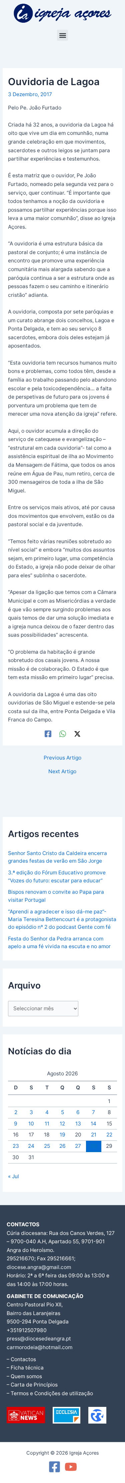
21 (93, 1134)
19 (62, 1134)
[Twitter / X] (77, 733)
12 (62, 1123)
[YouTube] (71, 1467)
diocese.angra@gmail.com (39, 1267)
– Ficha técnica (25, 1367)
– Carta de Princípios (32, 1385)
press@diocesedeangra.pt (39, 1338)
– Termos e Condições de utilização (50, 1393)
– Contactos (21, 1359)
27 (78, 1146)
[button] (62, 35)
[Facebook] (48, 733)
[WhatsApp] (62, 733)
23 (16, 1146)
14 (93, 1123)
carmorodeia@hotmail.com (39, 1347)
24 (31, 1146)
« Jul (13, 1176)
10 (31, 1123)
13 (78, 1123)
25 (47, 1146)
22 (109, 1134)
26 (62, 1146)
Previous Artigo (62, 758)
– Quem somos (24, 1376)
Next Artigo (62, 771)
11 (47, 1123)
